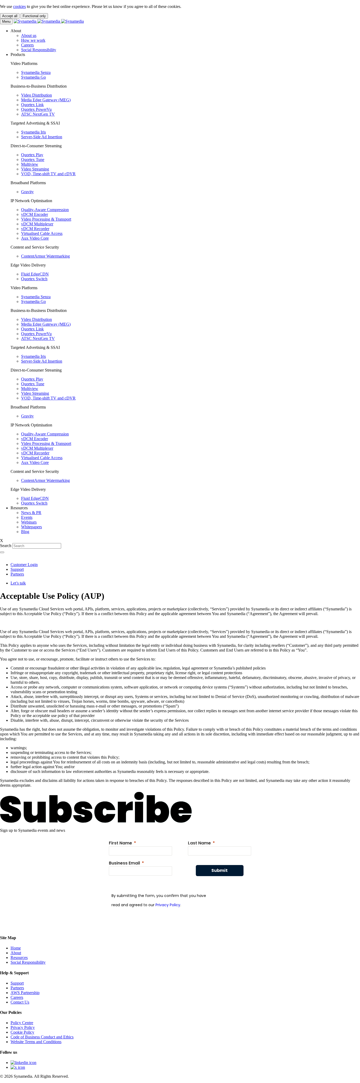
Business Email (124, 863)
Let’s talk (18, 583)
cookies (19, 6)
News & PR (31, 512)
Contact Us (20, 1002)
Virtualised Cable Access (41, 233)
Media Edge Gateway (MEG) (46, 100)
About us (28, 35)
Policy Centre (22, 1022)
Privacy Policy (167, 905)
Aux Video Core (35, 238)
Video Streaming (35, 169)
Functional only (34, 16)
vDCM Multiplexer (37, 224)
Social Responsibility (38, 50)
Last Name (199, 843)
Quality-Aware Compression (45, 209)
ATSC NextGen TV (38, 114)
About (16, 953)
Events (26, 517)
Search (5, 545)
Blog (25, 531)
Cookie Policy (22, 1032)
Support (17, 569)
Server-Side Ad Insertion (41, 137)
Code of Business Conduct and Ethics (42, 1037)
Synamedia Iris (33, 132)
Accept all (9, 16)
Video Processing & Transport (46, 219)
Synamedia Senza (36, 72)
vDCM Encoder (34, 214)
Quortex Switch (34, 279)
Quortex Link (32, 104)
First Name (120, 843)
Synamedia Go (33, 77)
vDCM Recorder (35, 228)
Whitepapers (31, 527)
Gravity (27, 191)
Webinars (29, 522)
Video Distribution (36, 95)
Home (16, 948)
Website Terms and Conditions (36, 1041)
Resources (19, 957)
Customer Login (24, 564)
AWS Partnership (25, 992)
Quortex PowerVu (36, 109)
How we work (33, 40)
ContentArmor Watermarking (45, 256)
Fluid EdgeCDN (35, 274)
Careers (27, 45)
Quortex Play (32, 155)
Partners (17, 574)
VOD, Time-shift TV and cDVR (48, 174)
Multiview (29, 164)
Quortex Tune (32, 159)
